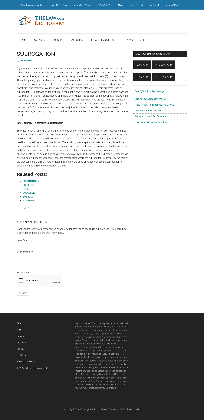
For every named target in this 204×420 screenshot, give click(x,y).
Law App (142, 64)
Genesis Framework (110, 409)
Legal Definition (25, 252)
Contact (20, 336)
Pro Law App (163, 64)
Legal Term (22, 240)
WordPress (126, 409)
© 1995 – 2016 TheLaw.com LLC (32, 368)
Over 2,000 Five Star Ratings (148, 91)
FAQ (19, 329)
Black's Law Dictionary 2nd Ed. (149, 98)
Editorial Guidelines (26, 361)
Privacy (20, 349)
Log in (137, 409)
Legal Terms (22, 355)
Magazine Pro (90, 409)
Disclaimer (22, 342)
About (20, 323)
